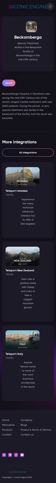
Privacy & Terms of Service (36, 429)
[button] (50, 6)
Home (5, 420)
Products (7, 429)
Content (6, 434)
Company (26, 420)
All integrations (28, 152)
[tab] (8, 83)
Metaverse (8, 425)
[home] (23, 6)
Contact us (27, 434)
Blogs (24, 425)
